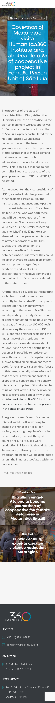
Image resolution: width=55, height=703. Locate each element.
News (13, 18)
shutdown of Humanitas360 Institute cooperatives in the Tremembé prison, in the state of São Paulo (26, 403)
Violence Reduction (33, 18)
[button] (51, 3)
